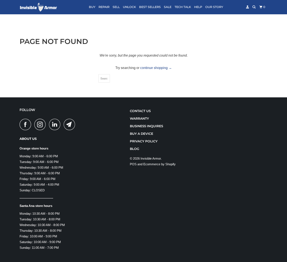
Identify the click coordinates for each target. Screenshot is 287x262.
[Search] (254, 7)
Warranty (139, 118)
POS (133, 164)
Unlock (129, 7)
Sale (167, 7)
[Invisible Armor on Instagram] (41, 124)
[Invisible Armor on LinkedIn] (56, 124)
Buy (92, 7)
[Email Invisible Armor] (71, 124)
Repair (104, 7)
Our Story (214, 7)
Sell (116, 7)
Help (198, 7)
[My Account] (247, 7)
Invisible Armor (151, 158)
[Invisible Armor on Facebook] (26, 124)
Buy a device (141, 134)
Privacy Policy (144, 141)
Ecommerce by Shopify (159, 164)
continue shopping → (156, 68)
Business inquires (146, 126)
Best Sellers (150, 7)
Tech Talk (183, 7)
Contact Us (140, 111)
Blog (134, 149)
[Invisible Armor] (41, 7)
